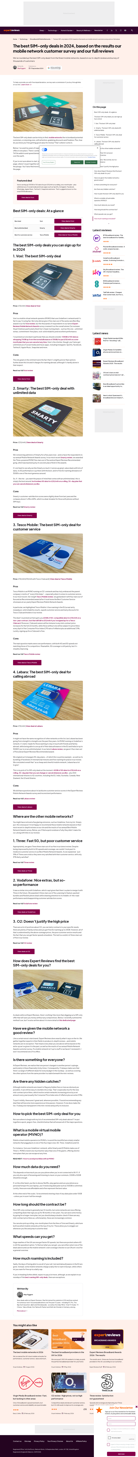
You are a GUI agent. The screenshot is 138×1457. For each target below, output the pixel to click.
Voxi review (30, 323)
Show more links (109, 223)
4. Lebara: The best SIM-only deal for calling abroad (107, 143)
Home (15, 39)
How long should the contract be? (106, 210)
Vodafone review (31, 903)
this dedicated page (67, 1020)
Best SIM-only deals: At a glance (105, 112)
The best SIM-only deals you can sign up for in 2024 (108, 118)
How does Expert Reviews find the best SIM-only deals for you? (108, 172)
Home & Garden (67, 30)
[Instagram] (120, 30)
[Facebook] (107, 30)
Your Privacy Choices (55, 1441)
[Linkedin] (111, 30)
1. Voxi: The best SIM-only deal (104, 123)
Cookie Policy (91, 157)
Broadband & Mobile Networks (40, 39)
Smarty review (66, 457)
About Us (69, 1441)
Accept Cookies (91, 162)
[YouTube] (125, 30)
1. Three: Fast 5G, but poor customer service (103, 154)
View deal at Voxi (27, 197)
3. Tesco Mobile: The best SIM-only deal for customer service (108, 136)
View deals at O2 (24, 951)
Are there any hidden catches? (104, 189)
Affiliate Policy (81, 1441)
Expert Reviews (10, 30)
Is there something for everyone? (105, 185)
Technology (52, 30)
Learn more (25, 85)
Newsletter (98, 30)
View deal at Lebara (25, 807)
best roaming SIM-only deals (36, 1277)
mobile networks (55, 137)
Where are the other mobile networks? (107, 148)
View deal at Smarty (67, 228)
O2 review (28, 943)
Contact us (17, 1441)
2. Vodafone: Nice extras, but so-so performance (105, 161)
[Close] (97, 148)
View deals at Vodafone (26, 912)
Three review (29, 862)
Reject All (77, 162)
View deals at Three (25, 871)
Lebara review (57, 749)
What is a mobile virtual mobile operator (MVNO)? (104, 199)
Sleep (42, 30)
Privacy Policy (39, 1441)
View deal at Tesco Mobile (68, 235)
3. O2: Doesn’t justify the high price (106, 166)
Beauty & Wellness (83, 30)
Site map (28, 1441)
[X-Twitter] (116, 30)
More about (21, 1311)
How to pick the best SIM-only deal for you (109, 194)
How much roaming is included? (105, 219)
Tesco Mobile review (45, 597)
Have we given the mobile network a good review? (106, 179)
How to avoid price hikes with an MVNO (38, 1159)
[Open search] (132, 30)
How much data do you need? (104, 205)
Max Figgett (22, 68)
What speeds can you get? (103, 214)
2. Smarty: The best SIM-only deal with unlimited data (107, 129)
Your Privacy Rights (48, 162)
